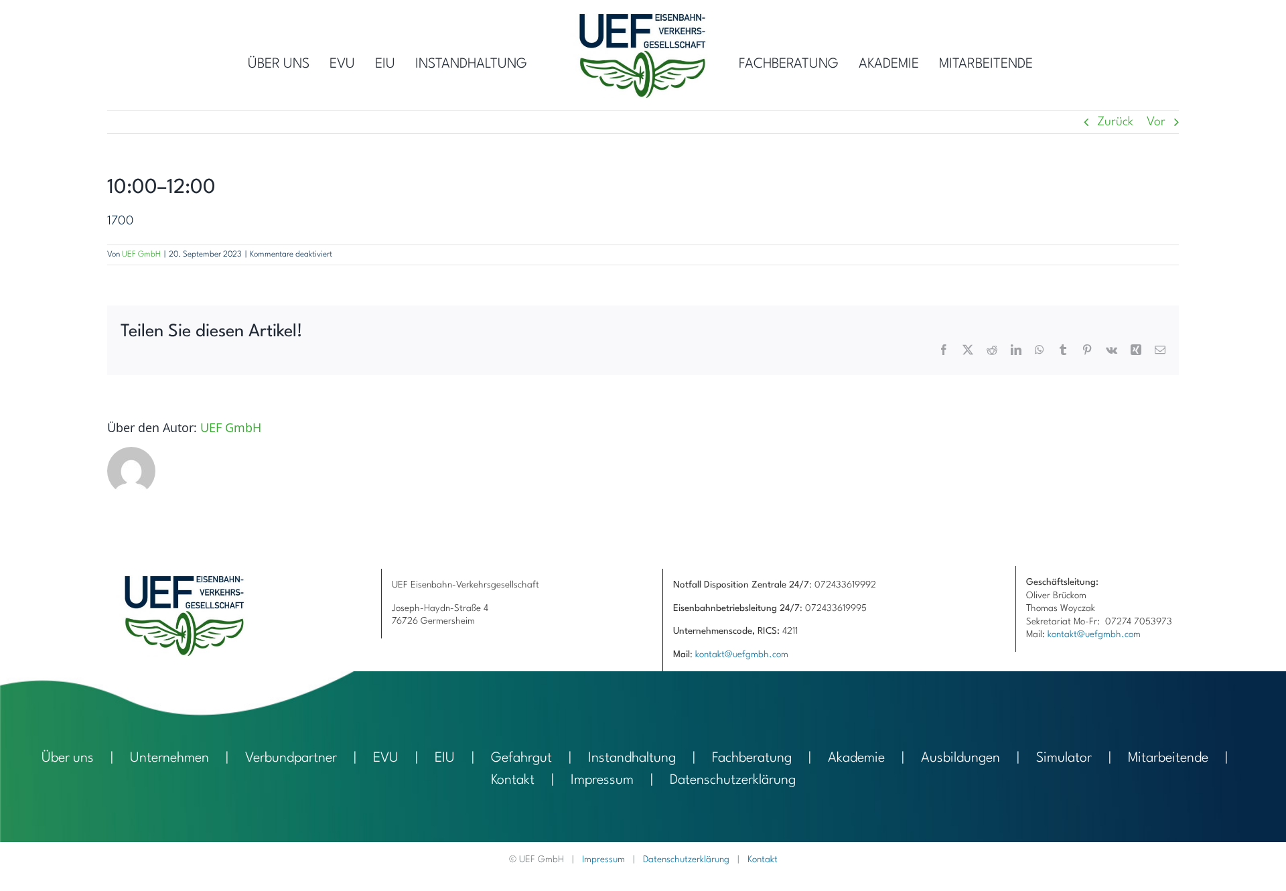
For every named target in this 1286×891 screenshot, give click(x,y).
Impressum (602, 780)
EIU (445, 758)
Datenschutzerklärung (733, 780)
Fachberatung (752, 758)
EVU (386, 758)
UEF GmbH (141, 255)
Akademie (856, 758)
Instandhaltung (632, 758)
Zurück (1115, 122)
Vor (1156, 122)
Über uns (68, 758)
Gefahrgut (521, 758)
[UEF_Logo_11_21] (642, 20)
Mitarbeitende (1168, 758)
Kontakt (512, 780)
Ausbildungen (960, 758)
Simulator (1064, 758)
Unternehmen (169, 758)
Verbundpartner (291, 758)
